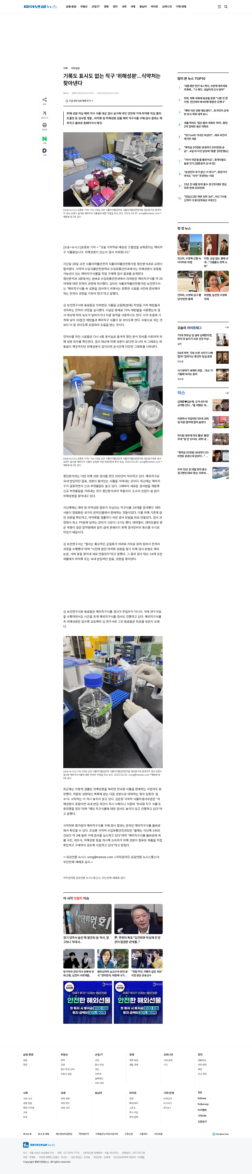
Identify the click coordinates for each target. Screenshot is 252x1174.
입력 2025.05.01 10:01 (83, 93)
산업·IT (96, 6)
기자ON (202, 1115)
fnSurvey (203, 1104)
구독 (44, 143)
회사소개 (27, 1134)
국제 (133, 6)
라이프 (154, 6)
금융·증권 (71, 6)
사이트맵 (158, 1134)
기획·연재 (181, 6)
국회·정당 (202, 1064)
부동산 (84, 6)
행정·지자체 (28, 1107)
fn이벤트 (202, 1110)
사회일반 (75, 68)
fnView (202, 1098)
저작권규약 (84, 1134)
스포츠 (132, 1107)
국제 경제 (65, 1098)
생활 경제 (133, 1064)
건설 (63, 1064)
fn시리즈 (168, 1103)
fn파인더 (168, 1098)
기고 (166, 1064)
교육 (25, 1112)
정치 (115, 6)
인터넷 (98, 1074)
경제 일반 (133, 1060)
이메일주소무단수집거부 (106, 1134)
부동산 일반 (66, 1074)
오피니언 (167, 6)
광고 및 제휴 (43, 1134)
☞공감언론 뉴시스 (74, 857)
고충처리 (143, 1134)
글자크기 (44, 118)
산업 (97, 1060)
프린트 (44, 130)
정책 (63, 1060)
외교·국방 (202, 1074)
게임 (97, 1069)
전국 (25, 1117)
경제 (106, 6)
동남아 (143, 6)
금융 (25, 1060)
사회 (124, 6)
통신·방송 (99, 1064)
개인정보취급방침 (64, 1134)
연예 (131, 1098)
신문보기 (202, 1121)
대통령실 (202, 1060)
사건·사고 (27, 1098)
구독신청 (129, 1134)
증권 (25, 1064)
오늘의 (189, 328)
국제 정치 (65, 1103)
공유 (44, 104)
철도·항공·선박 (67, 1069)
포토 (200, 1092)
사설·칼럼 (168, 1060)
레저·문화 (133, 1117)
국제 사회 (65, 1107)
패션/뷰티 (133, 1103)
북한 (200, 1069)
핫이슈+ (167, 1107)
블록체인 (99, 1078)
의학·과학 (99, 1083)
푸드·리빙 (133, 1112)
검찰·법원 (27, 1103)
